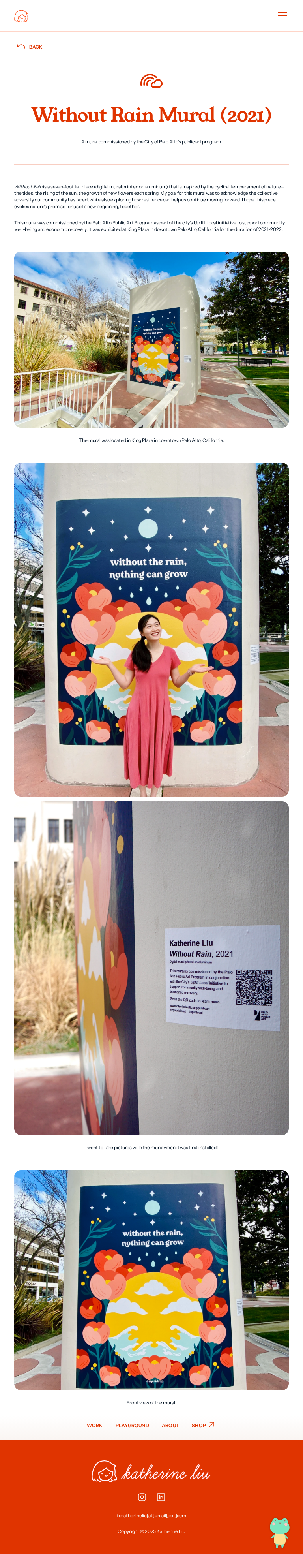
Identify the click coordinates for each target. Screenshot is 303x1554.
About (170, 1425)
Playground (132, 1425)
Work (95, 1425)
